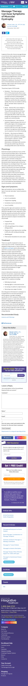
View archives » (8, 574)
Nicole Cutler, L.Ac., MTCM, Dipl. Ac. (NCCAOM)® (15, 333)
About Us (3, 629)
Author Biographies (8, 517)
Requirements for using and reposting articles (14, 431)
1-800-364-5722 (8, 606)
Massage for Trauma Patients (11, 545)
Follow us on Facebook (9, 620)
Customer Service (5, 645)
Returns (3, 655)
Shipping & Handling (6, 651)
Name (4, 411)
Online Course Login (6, 665)
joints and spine (9, 248)
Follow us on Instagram (10, 622)
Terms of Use (4, 612)
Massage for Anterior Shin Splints (12, 548)
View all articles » (9, 562)
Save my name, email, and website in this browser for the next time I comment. (13, 424)
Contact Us (4, 659)
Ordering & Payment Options (8, 653)
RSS (4, 586)
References (7, 323)
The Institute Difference (7, 633)
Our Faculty (4, 631)
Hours (2, 647)
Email (3, 416)
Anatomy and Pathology (8, 317)
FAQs (2, 657)
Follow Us (8, 437)
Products (3, 675)
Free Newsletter (5, 639)
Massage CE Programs (6, 673)
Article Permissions (8, 515)
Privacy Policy (13, 612)
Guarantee (4, 649)
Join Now (21, 375)
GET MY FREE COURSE (14, 479)
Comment (5, 393)
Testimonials (4, 635)
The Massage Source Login (8, 667)
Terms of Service (18, 617)
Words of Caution (5, 637)
